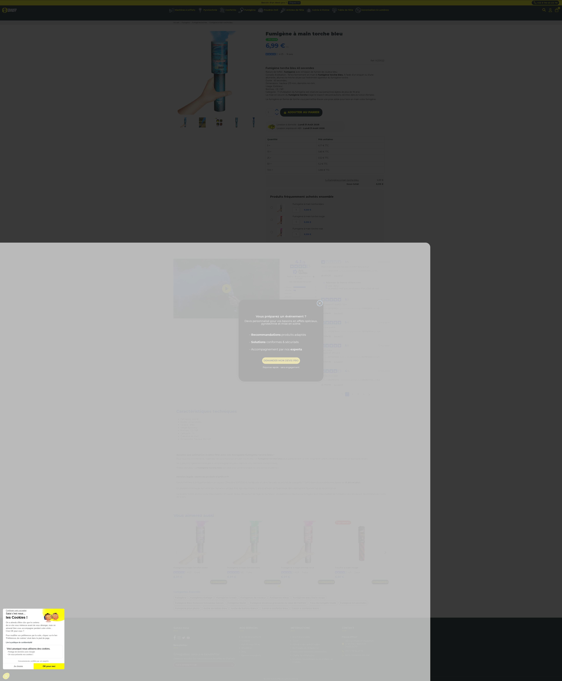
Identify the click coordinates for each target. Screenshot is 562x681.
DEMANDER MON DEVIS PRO (281, 360)
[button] (6, 676)
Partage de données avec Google (21, 652)
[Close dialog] (319, 303)
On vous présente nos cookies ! (20, 654)
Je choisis (18, 666)
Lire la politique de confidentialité (19, 642)
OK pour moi (49, 666)
